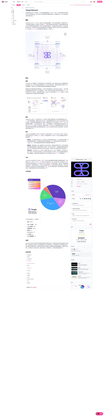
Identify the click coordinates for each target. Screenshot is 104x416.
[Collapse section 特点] (23, 11)
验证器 (62, 26)
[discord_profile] (88, 199)
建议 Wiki (99, 1)
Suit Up (79, 276)
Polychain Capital (31, 263)
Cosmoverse (80, 271)
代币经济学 (14, 20)
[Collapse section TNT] (23, 18)
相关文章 (72, 259)
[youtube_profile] (86, 199)
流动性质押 (40, 135)
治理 (13, 22)
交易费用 (61, 122)
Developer (82, 181)
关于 (26, 1)
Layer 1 (78, 181)
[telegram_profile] (84, 199)
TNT (13, 18)
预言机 (44, 24)
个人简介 (72, 191)
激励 (13, 15)
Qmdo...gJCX (80, 183)
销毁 (45, 163)
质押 (13, 17)
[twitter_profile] (82, 199)
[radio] (78, 234)
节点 (58, 153)
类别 (14, 1)
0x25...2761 (85, 183)
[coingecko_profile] (90, 199)
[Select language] (94, 2)
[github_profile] (80, 199)
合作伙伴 (14, 24)
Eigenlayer (58, 92)
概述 (13, 10)
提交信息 (72, 246)
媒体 (72, 282)
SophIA (76, 249)
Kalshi (79, 267)
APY (49, 125)
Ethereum (34, 29)
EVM (48, 29)
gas (41, 160)
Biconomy (29, 268)
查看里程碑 (79, 186)
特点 (13, 11)
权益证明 (65, 122)
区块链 (50, 12)
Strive (79, 263)
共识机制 (32, 125)
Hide (22, 7)
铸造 (43, 163)
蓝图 (13, 13)
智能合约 (64, 90)
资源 (22, 1)
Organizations (79, 179)
